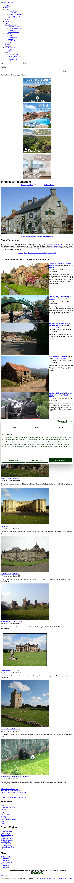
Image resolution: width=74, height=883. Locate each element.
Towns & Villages (10, 25)
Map (49, 253)
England (3, 797)
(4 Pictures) (18, 621)
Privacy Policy (57, 878)
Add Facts (44, 253)
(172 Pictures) (59, 263)
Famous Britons (5, 864)
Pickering (52, 296)
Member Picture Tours (7, 847)
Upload (7, 19)
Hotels (10, 51)
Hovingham (22, 797)
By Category (12, 13)
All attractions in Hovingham (9, 789)
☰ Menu (7, 6)
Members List (5, 816)
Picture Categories (6, 845)
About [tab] (61, 427)
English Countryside (7, 840)
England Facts (5, 859)
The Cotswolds (5, 842)
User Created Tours (14, 16)
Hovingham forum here (54, 244)
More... (10, 42)
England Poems (13, 60)
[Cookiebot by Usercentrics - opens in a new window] (58, 421)
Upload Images (5, 814)
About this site (5, 809)
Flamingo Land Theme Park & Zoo (12, 776)
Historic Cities (12, 30)
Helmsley (52, 263)
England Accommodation (8, 807)
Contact (3, 823)
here (60, 246)
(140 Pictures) (60, 296)
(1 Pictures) (14, 478)
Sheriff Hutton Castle (8, 621)
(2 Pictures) (15, 670)
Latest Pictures (12, 11)
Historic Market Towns (15, 28)
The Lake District (6, 843)
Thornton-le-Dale (54, 324)
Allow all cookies (60, 460)
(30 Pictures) (15, 729)
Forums (3, 821)
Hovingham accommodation (32, 253)
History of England (6, 862)
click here (54, 246)
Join (2, 811)
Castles (10, 39)
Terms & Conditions (45, 878)
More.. (7, 53)
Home (6, 7)
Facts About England (14, 56)
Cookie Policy (67, 878)
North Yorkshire (12, 797)
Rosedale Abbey (54, 356)
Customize (36, 460)
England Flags (5, 865)
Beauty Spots (12, 37)
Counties (7, 44)
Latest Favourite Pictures (8, 819)
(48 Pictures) (65, 324)
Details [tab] (37, 427)
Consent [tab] (13, 427)
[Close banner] (71, 421)
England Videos (13, 58)
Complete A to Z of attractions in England (13, 792)
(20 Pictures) (64, 356)
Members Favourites (14, 14)
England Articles (13, 54)
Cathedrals (11, 40)
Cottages (11, 49)
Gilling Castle (5, 526)
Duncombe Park (6, 670)
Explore (7, 21)
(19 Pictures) (60, 393)
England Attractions (7, 838)
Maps (6, 23)
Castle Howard (6, 574)
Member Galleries (13, 18)
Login (2, 813)
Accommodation (10, 47)
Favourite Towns (13, 32)
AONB (10, 35)
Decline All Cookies (13, 460)
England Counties (6, 831)
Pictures (7, 9)
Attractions (8, 33)
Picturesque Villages (14, 26)
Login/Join (8, 46)
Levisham (52, 393)
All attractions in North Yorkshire (11, 790)
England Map (5, 867)
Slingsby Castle (6, 478)
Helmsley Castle (6, 729)
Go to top (4, 875)
